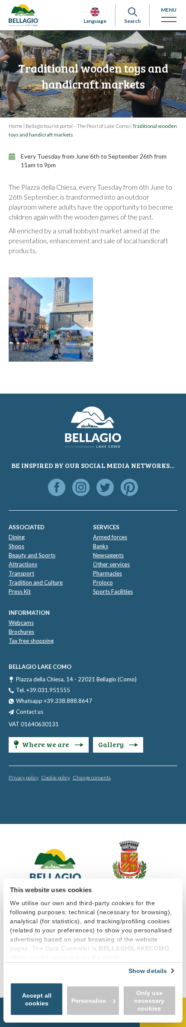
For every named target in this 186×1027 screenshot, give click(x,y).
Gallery (111, 744)
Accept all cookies (36, 999)
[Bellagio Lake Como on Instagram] (81, 488)
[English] (94, 11)
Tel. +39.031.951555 (43, 690)
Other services (111, 564)
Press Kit (20, 591)
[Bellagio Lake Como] (23, 15)
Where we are (46, 744)
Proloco (103, 582)
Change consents (92, 777)
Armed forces (110, 537)
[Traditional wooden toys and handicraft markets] (51, 319)
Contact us (29, 711)
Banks (100, 546)
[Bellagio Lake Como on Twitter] (105, 488)
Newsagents (108, 555)
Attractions (23, 564)
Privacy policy (23, 777)
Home (15, 126)
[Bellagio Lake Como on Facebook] (56, 488)
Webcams (21, 622)
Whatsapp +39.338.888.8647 (54, 700)
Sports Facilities (113, 591)
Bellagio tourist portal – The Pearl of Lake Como (77, 126)
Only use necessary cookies (149, 1000)
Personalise (88, 1000)
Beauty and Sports (32, 555)
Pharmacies (107, 573)
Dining (17, 537)
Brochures (21, 631)
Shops (16, 546)
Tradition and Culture (36, 582)
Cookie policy (55, 777)
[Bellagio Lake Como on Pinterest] (129, 488)
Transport (21, 573)
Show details (147, 970)
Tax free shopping (31, 640)
